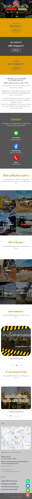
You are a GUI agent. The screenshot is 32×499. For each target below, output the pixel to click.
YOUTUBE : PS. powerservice (10, 486)
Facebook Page (16, 151)
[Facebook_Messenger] (28, 486)
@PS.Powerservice (16, 139)
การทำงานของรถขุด (16, 411)
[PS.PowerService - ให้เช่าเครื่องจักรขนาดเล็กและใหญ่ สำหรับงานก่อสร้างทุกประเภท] (16, 3)
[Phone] (28, 481)
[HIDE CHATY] (28, 495)
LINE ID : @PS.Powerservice (9, 481)
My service (16, 42)
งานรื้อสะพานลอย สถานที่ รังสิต (16, 358)
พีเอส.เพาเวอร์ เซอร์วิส (16, 152)
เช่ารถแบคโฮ (8, 201)
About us (16, 23)
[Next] (30, 344)
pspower (16, 61)
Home (5, 494)
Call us (16, 162)
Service (14, 494)
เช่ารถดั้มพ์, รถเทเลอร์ (8, 224)
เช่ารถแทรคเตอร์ (24, 201)
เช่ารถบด (24, 224)
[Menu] (2, 3)
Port (21, 494)
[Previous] (2, 344)
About (9, 494)
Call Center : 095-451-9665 (9, 489)
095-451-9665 (16, 164)
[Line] (28, 490)
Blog (18, 494)
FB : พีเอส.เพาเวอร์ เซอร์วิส (8, 484)
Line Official (16, 138)
